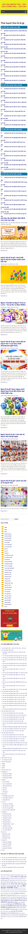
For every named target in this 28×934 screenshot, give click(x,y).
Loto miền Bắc (7, 591)
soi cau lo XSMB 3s (14, 900)
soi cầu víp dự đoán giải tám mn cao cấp (13, 740)
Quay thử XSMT (8, 602)
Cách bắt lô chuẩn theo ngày (16, 874)
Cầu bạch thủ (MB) (8, 561)
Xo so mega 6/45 (8, 544)
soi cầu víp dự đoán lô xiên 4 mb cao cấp (14, 701)
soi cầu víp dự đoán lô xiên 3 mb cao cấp (14, 699)
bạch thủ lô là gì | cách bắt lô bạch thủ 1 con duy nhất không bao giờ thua (13, 344)
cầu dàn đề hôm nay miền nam (20, 880)
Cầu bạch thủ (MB (8, 804)
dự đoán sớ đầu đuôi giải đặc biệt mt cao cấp (15, 726)
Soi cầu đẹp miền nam (8, 732)
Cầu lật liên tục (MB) (8, 563)
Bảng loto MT (6, 836)
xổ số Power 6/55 (8, 546)
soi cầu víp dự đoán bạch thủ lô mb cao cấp (14, 663)
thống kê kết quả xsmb (6, 914)
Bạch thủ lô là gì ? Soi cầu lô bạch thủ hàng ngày (12, 435)
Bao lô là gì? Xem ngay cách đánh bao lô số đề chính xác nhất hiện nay (13, 391)
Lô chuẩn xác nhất (13, 264)
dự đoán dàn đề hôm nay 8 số (8, 889)
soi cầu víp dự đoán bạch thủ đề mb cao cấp (15, 657)
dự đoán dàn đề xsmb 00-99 (19, 889)
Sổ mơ (6, 606)
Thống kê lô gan (8, 572)
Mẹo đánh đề (13, 895)
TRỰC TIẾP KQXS (6, 761)
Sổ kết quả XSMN (8, 538)
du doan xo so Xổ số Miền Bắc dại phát (13, 884)
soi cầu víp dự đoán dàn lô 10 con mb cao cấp (14, 861)
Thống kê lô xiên (8, 574)
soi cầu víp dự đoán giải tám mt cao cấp (13, 719)
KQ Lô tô (4, 832)
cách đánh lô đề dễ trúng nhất (16, 878)
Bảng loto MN (6, 838)
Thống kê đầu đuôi (8, 570)
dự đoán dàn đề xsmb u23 (15, 891)
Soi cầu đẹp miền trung (8, 711)
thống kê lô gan (7, 814)
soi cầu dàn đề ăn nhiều (6, 911)
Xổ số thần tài (7, 559)
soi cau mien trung (21, 907)
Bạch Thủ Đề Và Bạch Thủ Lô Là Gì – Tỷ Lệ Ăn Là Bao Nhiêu (13, 304)
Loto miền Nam (8, 593)
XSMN (6, 529)
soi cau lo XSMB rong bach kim (14, 906)
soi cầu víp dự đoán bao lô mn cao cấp (13, 734)
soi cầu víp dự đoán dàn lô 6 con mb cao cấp (15, 693)
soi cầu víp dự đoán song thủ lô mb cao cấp (14, 709)
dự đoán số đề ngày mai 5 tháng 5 (7, 893)
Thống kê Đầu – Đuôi (9, 583)
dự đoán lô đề (23, 891)
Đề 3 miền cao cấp (13, 307)
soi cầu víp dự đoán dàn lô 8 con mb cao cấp (15, 695)
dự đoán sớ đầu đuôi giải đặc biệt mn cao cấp (15, 748)
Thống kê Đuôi (6, 822)
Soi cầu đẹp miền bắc (14, 222)
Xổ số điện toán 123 (8, 557)
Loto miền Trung (8, 595)
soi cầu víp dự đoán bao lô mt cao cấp (13, 713)
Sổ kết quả (4, 771)
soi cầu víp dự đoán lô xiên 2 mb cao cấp (14, 697)
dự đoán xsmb (18, 893)
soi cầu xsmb (22, 913)
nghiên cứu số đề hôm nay (22, 895)
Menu (3, 11)
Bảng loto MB (6, 834)
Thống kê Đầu (7, 578)
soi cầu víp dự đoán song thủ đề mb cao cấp (15, 703)
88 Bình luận (4, 222)
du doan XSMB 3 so (13, 886)
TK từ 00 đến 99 (8, 589)
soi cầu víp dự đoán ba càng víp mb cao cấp (15, 655)
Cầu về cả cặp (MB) (8, 808)
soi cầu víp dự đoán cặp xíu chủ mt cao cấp (14, 715)
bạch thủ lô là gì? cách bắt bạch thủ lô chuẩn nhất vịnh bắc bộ (13, 259)
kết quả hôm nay (6, 769)
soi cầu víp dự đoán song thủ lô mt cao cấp (14, 728)
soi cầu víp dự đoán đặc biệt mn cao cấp (14, 738)
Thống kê (6, 553)
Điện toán (4, 794)
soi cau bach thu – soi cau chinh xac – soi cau (14, 5)
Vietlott (4, 779)
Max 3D (6, 548)
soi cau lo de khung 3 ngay (13, 899)
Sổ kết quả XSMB (8, 536)
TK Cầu (4, 802)
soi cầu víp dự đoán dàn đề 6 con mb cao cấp (15, 672)
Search (16, 519)
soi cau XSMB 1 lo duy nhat (9, 909)
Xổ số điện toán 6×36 (8, 796)
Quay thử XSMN (8, 600)
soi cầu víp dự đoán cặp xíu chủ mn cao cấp (14, 736)
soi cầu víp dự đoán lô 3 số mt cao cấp (13, 721)
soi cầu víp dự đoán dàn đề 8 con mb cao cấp (13, 219)
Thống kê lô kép (8, 576)
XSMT (6, 531)
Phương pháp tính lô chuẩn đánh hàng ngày (11, 897)
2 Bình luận (4, 264)
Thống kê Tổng (8, 585)
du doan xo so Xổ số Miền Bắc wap (12, 886)
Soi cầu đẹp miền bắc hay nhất (10, 691)
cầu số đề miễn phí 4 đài (20, 882)
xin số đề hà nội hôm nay (10, 916)
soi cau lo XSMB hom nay (16, 904)
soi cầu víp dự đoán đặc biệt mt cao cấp (13, 717)
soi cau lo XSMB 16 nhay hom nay (14, 901)
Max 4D (6, 551)
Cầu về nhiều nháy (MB (9, 810)
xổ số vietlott (7, 542)
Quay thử (4, 840)
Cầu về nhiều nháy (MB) (9, 568)
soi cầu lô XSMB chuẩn (12, 913)
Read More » (4, 250)
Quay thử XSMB (7, 842)
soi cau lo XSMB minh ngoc (10, 906)
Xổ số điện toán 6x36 (9, 555)
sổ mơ (3, 850)
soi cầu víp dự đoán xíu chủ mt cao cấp (13, 730)
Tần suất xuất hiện (8, 587)
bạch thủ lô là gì (5, 875)
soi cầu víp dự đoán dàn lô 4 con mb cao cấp (15, 689)
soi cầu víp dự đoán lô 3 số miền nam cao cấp (15, 742)
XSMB (6, 527)
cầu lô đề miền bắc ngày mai (8, 882)
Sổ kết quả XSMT (8, 540)
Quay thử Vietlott (8, 604)
